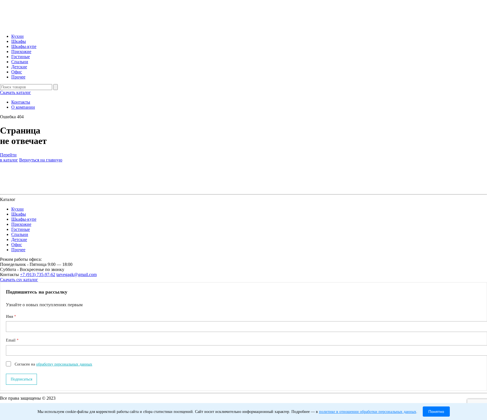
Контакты (20, 102)
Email (11, 340)
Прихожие (21, 51)
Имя (10, 316)
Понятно (436, 411)
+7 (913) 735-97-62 (37, 274)
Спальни (19, 61)
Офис (16, 71)
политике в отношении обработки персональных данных (367, 412)
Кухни (17, 36)
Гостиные (20, 56)
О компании (23, 107)
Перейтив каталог (9, 157)
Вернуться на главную (40, 160)
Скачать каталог (15, 92)
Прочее (18, 77)
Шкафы (18, 41)
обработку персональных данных (64, 364)
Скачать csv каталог (19, 279)
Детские (19, 66)
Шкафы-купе (23, 46)
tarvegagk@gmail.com (76, 274)
